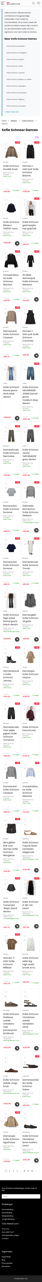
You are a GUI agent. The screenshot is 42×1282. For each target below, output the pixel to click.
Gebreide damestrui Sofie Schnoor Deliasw (30, 510)
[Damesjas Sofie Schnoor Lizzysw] (30, 657)
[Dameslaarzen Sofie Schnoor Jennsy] (11, 657)
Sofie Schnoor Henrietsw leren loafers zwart (30, 1140)
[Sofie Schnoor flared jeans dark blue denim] (11, 373)
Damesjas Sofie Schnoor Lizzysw (30, 674)
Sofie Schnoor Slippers (15, 99)
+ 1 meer (35, 190)
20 (32, 1171)
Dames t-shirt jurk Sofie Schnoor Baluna (30, 170)
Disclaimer (6, 1266)
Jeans (5, 383)
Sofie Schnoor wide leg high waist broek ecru (30, 962)
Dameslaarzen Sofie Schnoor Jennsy (11, 675)
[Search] (33, 3)
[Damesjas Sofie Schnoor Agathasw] (11, 1122)
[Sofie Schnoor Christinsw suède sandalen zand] (30, 1000)
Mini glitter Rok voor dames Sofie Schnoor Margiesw (10, 849)
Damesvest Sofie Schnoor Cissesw (11, 334)
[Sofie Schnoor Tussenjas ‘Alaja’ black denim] (11, 887)
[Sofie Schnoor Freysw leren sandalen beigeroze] (30, 828)
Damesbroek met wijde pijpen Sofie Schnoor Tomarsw (11, 733)
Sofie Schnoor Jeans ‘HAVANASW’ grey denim (30, 454)
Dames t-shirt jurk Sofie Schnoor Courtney (30, 335)
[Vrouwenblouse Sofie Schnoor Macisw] (11, 261)
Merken (14, 121)
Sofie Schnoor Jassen (15, 59)
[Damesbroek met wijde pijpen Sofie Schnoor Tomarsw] (11, 713)
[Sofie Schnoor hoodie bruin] (11, 152)
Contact (5, 1238)
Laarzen (6, 667)
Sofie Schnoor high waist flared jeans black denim (11, 619)
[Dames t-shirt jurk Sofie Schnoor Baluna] (30, 152)
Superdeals (6, 1257)
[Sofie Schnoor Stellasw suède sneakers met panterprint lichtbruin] (11, 1000)
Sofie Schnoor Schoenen (17, 93)
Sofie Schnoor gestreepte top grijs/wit (30, 225)
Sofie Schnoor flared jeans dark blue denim (11, 392)
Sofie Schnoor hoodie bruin (11, 167)
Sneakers (6, 1010)
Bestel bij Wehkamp (17, 418)
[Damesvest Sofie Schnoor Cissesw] (11, 317)
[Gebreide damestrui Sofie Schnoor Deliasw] (30, 491)
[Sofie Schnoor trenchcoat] (30, 713)
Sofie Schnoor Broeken (16, 46)
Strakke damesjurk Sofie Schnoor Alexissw (30, 279)
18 (24, 1171)
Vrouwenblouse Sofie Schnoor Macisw (11, 279)
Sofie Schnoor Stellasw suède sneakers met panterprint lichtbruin (11, 1023)
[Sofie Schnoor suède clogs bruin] (11, 1065)
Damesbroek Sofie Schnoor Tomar (30, 565)
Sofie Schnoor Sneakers (16, 106)
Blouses (6, 271)
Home (4, 121)
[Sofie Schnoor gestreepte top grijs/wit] (30, 208)
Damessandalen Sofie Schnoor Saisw (30, 1084)
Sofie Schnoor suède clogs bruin (11, 1083)
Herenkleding (7, 1213)
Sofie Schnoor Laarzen (16, 73)
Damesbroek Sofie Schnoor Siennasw (11, 453)
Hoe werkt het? (8, 1232)
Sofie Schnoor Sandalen (16, 86)
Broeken (6, 446)
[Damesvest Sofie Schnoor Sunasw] (11, 491)
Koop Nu (17, 243)
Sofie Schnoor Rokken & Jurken (19, 79)
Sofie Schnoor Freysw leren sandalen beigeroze (30, 847)
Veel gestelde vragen (10, 1235)
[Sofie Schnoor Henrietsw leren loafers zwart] (30, 1122)
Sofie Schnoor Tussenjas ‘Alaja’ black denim (11, 906)
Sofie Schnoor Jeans (15, 66)
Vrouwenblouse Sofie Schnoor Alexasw (30, 791)
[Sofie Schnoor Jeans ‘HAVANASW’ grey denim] (30, 435)
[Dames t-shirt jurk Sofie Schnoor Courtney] (30, 317)
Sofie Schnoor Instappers (17, 53)
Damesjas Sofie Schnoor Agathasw (11, 1139)
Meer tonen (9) (12, 112)
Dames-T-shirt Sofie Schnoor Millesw (9, 962)
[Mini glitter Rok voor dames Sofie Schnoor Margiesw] (11, 828)
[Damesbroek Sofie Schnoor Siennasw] (11, 435)
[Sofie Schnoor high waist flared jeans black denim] (11, 600)
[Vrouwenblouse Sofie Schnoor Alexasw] (30, 772)
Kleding (5, 162)
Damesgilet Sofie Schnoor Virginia (30, 618)
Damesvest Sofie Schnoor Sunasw (11, 509)
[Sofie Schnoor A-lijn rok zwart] (30, 887)
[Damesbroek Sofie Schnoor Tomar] (30, 548)
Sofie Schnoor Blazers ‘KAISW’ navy (11, 225)
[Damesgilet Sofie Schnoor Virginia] (30, 600)
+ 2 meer (15, 190)
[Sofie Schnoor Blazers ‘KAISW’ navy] (11, 208)
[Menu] (3, 3)
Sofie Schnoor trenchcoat (30, 728)
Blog (3, 1260)
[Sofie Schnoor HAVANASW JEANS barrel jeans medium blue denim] (30, 373)
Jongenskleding (8, 1219)
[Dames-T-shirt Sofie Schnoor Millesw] (11, 944)
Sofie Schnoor (27, 121)
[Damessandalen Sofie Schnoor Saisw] (30, 1065)
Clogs (5, 1076)
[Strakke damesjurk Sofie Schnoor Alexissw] (30, 261)
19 (28, 1171)
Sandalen (25, 839)
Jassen (5, 218)
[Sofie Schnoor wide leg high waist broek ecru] (30, 944)
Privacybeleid (7, 1263)
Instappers (26, 1132)
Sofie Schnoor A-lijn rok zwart (30, 905)
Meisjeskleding (7, 1216)
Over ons (5, 1229)
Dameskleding (7, 1209)
